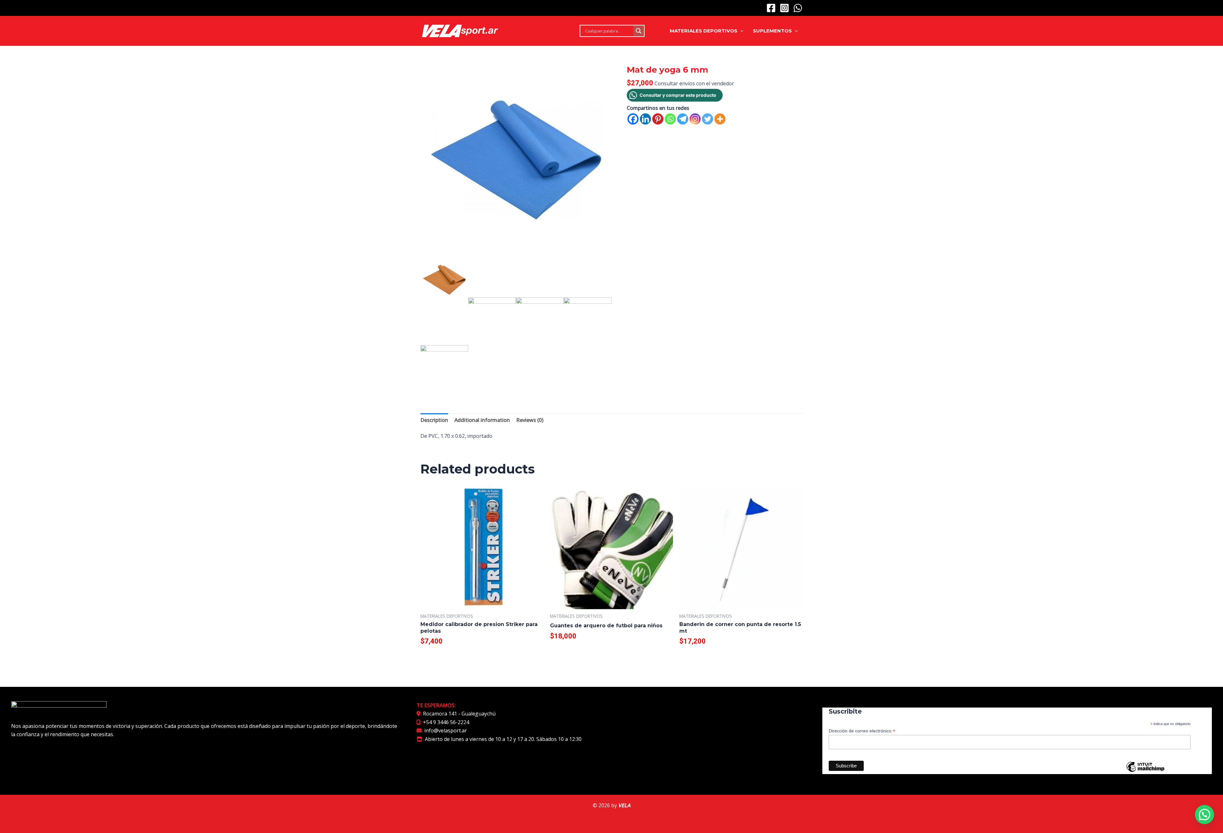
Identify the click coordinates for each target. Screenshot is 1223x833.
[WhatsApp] (798, 8)
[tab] (434, 420)
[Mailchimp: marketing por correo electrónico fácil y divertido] (1145, 771)
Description (434, 420)
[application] (740, 31)
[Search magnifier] (638, 30)
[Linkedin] (645, 119)
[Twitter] (707, 119)
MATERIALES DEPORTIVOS (703, 31)
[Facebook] (771, 8)
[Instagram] (784, 8)
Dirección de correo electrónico (862, 731)
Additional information (482, 420)
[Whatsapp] (670, 119)
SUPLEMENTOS (772, 31)
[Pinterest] (657, 119)
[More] (720, 119)
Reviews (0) (529, 420)
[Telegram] (682, 119)
